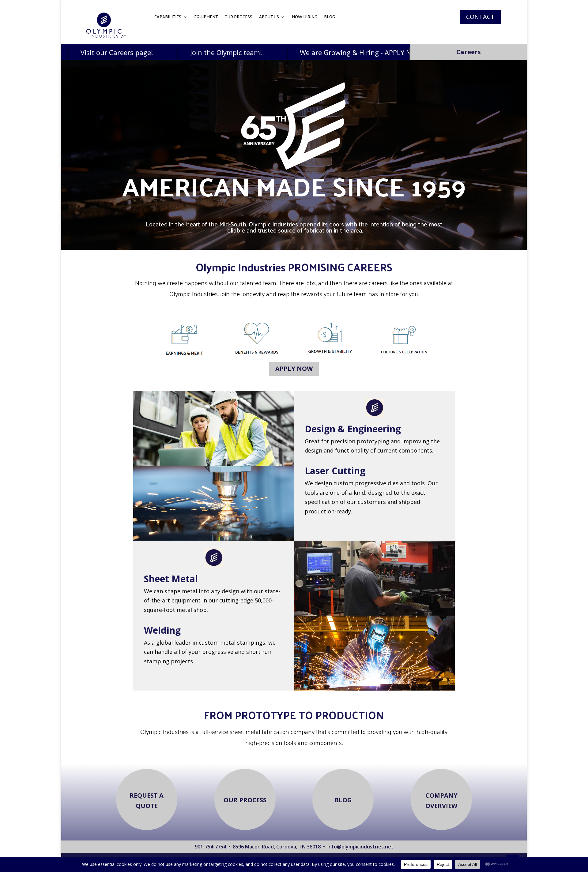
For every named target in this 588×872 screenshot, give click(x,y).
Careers (468, 52)
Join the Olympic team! (177, 52)
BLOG (329, 17)
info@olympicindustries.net (360, 846)
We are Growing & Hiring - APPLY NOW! (313, 52)
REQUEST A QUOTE (147, 800)
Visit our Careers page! (68, 52)
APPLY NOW (294, 368)
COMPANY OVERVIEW (441, 800)
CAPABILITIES (167, 17)
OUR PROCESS (238, 17)
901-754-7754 (210, 846)
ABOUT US (269, 17)
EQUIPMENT (206, 17)
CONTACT (480, 17)
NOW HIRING (304, 17)
